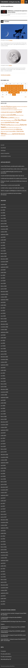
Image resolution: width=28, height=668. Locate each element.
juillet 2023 (3, 305)
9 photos (10, 65)
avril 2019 (3, 443)
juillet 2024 (3, 272)
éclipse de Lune (9, 134)
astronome (13, 106)
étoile (23, 134)
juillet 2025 (3, 240)
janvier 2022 (4, 354)
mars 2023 (3, 316)
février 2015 (3, 579)
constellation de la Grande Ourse (7, 109)
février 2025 (3, 253)
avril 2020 (3, 411)
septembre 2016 (4, 528)
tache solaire (13, 129)
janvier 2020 (4, 419)
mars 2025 (3, 250)
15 (6, 90)
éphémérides (16, 134)
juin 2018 (3, 470)
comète (2, 108)
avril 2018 (3, 476)
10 (14, 88)
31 (14, 94)
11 (17, 88)
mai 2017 (3, 506)
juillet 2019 (3, 435)
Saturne (23, 124)
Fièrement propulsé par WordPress (7, 666)
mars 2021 (3, 381)
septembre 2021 (4, 365)
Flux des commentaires (6, 656)
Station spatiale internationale (11, 127)
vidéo (13, 131)
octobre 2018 (4, 460)
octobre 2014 (4, 590)
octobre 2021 (4, 362)
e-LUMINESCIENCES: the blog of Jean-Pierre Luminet (13, 621)
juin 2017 (3, 503)
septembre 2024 (4, 267)
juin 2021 (3, 373)
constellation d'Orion (10, 108)
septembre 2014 (4, 593)
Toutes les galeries (6, 75)
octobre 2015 (4, 557)
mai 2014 (3, 604)
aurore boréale (22, 106)
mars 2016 (3, 544)
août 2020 (3, 400)
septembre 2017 (4, 495)
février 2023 (3, 318)
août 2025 (3, 237)
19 (21, 90)
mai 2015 (3, 571)
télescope (19, 129)
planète (7, 122)
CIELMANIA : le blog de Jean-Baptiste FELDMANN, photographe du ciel (11, 2)
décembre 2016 (4, 519)
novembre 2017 (4, 489)
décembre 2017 (4, 487)
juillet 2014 (3, 598)
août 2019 (3, 432)
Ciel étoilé (3, 147)
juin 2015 (3, 568)
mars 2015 (3, 576)
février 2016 (3, 547)
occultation (12, 120)
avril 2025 (3, 248)
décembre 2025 (4, 226)
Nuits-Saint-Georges (5, 120)
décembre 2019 (4, 422)
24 (14, 92)
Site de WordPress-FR (6, 659)
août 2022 (3, 335)
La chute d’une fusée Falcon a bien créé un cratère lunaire (14, 169)
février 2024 (3, 286)
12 (21, 88)
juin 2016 (3, 536)
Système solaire (4, 129)
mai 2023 (3, 310)
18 (17, 90)
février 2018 (3, 481)
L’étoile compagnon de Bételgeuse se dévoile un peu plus (13, 190)
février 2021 (3, 384)
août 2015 (3, 563)
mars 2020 (3, 413)
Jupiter (19, 111)
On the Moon (20, 120)
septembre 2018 (4, 462)
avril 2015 (3, 574)
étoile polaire (3, 135)
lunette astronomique (19, 115)
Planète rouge (14, 122)
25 (17, 92)
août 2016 (3, 530)
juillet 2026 (3, 207)
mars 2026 (3, 218)
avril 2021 (3, 378)
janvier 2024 (4, 288)
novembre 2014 (4, 587)
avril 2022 (3, 345)
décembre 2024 (4, 259)
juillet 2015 (3, 566)
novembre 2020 (4, 392)
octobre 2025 (4, 231)
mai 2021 (3, 375)
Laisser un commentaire (5, 15)
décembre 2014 (4, 585)
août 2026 (3, 204)
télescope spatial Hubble (6, 131)
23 (10, 92)
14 (2, 90)
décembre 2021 (4, 356)
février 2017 (3, 514)
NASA (12, 117)
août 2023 (3, 302)
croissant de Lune (6, 112)
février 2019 (3, 449)
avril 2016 (3, 541)
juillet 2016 (3, 533)
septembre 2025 (4, 234)
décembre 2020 (4, 389)
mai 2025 (3, 245)
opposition (3, 122)
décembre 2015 (4, 552)
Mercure (7, 117)
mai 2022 (3, 343)
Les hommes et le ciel (6, 156)
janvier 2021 (4, 386)
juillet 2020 (3, 403)
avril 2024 (3, 280)
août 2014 (3, 595)
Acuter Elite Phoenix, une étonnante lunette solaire (12, 166)
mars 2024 (3, 283)
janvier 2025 (4, 256)
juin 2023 (3, 307)
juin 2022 (3, 340)
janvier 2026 (4, 223)
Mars (3, 117)
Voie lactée (20, 131)
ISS (15, 112)
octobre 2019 (4, 427)
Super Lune (19, 127)
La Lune (2, 145)
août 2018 (3, 465)
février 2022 (3, 351)
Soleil (3, 127)
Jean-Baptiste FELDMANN (21, 13)
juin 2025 (3, 242)
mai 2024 (3, 278)
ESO (13, 112)
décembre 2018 (4, 454)
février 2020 (3, 416)
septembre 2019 (4, 430)
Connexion (3, 651)
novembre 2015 (4, 555)
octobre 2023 (4, 297)
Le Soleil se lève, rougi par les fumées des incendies (12, 188)
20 (25, 90)
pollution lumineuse (15, 125)
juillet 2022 (3, 337)
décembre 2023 (4, 291)
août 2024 (3, 269)
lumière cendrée (6, 115)
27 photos (10, 40)
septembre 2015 (4, 560)
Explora (2, 624)
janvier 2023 (4, 321)
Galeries (6, 21)
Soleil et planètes (5, 153)
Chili (26, 106)
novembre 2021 (4, 359)
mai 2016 (3, 538)
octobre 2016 (4, 525)
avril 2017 (3, 509)
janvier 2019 (4, 451)
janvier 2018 (4, 484)
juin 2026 (3, 210)
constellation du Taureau (17, 109)
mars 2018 (3, 479)
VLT (16, 131)
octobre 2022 (4, 329)
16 (10, 90)
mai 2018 (3, 473)
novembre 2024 (4, 261)
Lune (13, 114)
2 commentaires (8, 70)
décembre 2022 (4, 324)
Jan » (26, 96)
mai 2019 (3, 441)
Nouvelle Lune (16, 117)
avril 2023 (3, 313)
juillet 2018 (3, 468)
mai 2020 (3, 408)
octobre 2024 (4, 264)
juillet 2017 (3, 500)
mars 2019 (3, 446)
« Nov (2, 96)
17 (14, 90)
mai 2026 (3, 212)
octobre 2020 (4, 394)
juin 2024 (3, 275)
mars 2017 (3, 511)
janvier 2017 (4, 517)
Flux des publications (6, 653)
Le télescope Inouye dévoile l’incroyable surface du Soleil (14, 178)
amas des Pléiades (6, 106)
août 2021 (3, 367)
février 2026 (3, 221)
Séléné (9, 129)
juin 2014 (3, 601)
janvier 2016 (4, 549)
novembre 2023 (4, 294)
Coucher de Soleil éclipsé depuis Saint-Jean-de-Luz (12, 175)
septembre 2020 (4, 397)
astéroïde (17, 106)
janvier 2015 (4, 582)
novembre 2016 (4, 522)
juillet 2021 (3, 370)
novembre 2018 (4, 457)
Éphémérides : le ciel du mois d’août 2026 (10, 185)
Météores (3, 150)
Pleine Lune (5, 125)
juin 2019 (3, 438)
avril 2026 (3, 215)
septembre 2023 (4, 299)
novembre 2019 (4, 424)
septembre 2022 (4, 332)
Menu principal (26, 2)
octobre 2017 (4, 492)
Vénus (3, 133)
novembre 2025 (4, 229)
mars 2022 (3, 348)
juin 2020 (3, 405)
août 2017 (3, 498)
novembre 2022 (4, 326)
